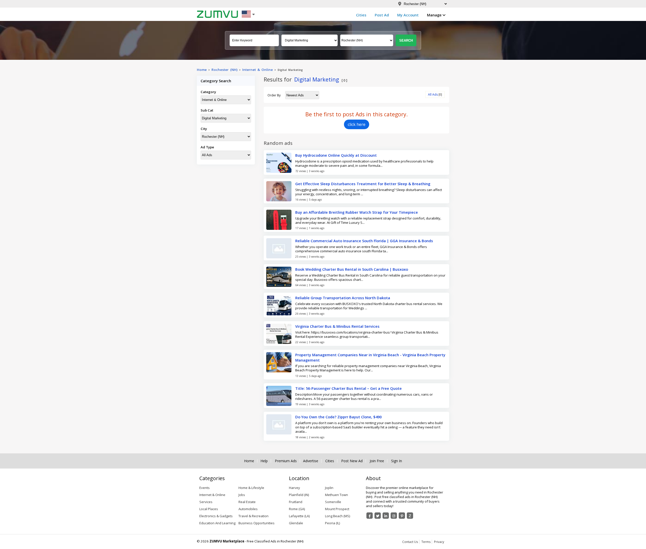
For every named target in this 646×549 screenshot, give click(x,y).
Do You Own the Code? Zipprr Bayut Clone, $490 (338, 416)
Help (264, 461)
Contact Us (410, 542)
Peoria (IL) (332, 523)
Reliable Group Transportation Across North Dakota (342, 297)
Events (204, 487)
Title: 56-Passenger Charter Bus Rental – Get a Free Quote (348, 388)
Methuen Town (336, 494)
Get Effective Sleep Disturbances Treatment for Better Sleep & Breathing (362, 183)
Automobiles (248, 509)
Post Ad (382, 14)
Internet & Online (257, 69)
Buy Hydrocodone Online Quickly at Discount (336, 155)
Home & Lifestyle (251, 487)
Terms (425, 542)
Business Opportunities (256, 523)
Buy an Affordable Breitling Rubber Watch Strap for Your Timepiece (356, 212)
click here (356, 124)
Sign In (396, 461)
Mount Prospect (337, 509)
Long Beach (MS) (337, 516)
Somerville (333, 502)
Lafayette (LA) (299, 516)
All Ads (433, 94)
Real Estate (247, 502)
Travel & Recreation (253, 516)
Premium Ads (286, 461)
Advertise (310, 461)
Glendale (296, 523)
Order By (274, 95)
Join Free (377, 461)
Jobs (241, 494)
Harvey (294, 487)
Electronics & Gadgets (216, 516)
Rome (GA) (297, 509)
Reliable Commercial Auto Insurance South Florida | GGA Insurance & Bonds (364, 240)
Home (202, 69)
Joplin (329, 487)
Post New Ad (352, 461)
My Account (408, 14)
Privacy (439, 542)
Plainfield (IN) (299, 494)
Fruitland (295, 502)
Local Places (208, 509)
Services (205, 502)
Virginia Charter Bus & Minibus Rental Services (337, 326)
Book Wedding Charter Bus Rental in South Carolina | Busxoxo (351, 269)
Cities (361, 14)
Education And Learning (217, 523)
